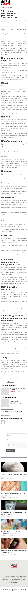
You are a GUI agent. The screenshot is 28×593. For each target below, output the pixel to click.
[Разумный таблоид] (6, 3)
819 (14, 516)
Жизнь (2, 478)
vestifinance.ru (10, 381)
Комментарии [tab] (8, 411)
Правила (15, 589)
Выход (15, 591)
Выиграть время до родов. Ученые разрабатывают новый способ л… (10, 532)
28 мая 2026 (9, 516)
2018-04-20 (19, 391)
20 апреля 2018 (12, 20)
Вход (23, 589)
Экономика (10, 7)
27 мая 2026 (10, 535)
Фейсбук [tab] (19, 411)
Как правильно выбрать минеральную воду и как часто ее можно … (13, 513)
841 (16, 554)
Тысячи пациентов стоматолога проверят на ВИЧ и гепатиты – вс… (13, 551)
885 (16, 535)
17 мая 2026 (10, 554)
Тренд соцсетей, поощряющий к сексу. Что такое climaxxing (13, 494)
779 (16, 497)
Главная (3, 7)
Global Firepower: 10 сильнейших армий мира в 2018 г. (18, 400)
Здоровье (3, 497)
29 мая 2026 (10, 497)
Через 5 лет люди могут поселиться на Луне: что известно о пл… (13, 475)
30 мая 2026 (9, 478)
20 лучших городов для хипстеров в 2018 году (18, 389)
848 (14, 478)
